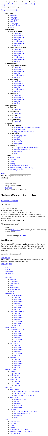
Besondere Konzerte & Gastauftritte (27, 128)
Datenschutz (9, 273)
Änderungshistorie (16, 170)
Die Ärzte (8, 277)
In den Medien (15, 26)
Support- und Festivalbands (24, 132)
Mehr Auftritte (15, 389)
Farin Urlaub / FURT (17, 311)
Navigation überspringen (9, 10)
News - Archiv (15, 158)
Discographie (14, 20)
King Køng (14, 343)
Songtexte (13, 22)
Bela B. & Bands (16, 295)
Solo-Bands (9, 293)
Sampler (17, 138)
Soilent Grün (14, 357)
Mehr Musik (14, 397)
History (12, 164)
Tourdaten (13, 16)
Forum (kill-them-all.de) (26, 4)
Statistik (12, 28)
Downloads (18, 152)
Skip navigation (6, 264)
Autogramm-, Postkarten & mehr (25, 148)
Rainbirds (13, 379)
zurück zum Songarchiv (9, 201)
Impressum (9, 271)
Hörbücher (18, 142)
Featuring (17, 140)
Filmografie (18, 144)
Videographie (14, 24)
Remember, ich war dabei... (19, 166)
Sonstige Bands (10, 369)
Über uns (13, 160)
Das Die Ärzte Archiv (8, 6)
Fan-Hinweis (12, 4)
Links (16, 154)
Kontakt (8, 269)
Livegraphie (14, 18)
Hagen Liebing (15, 383)
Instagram (4, 4)
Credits (12, 162)
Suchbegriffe (5, 175)
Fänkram (13, 409)
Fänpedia (8, 387)
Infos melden (5, 258)
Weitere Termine (20, 130)
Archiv (7, 419)
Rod (18, 230)
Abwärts (13, 371)
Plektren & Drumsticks (22, 150)
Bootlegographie (20, 136)
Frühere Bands (10, 327)
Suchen (4, 178)
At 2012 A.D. (24, 235)
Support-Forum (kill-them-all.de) (21, 168)
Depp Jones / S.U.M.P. (18, 329)
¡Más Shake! (14, 375)
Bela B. (14, 230)
